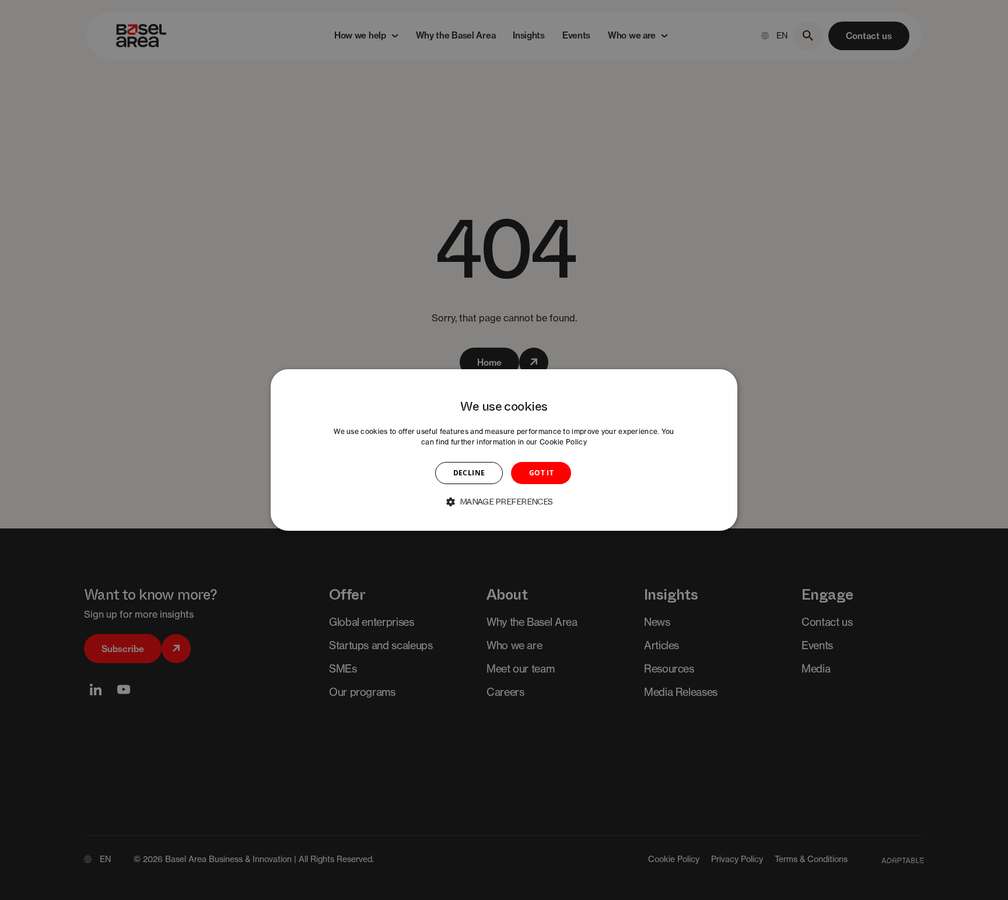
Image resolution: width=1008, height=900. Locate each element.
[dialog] (504, 450)
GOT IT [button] (541, 473)
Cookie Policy (563, 441)
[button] (504, 501)
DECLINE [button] (469, 473)
